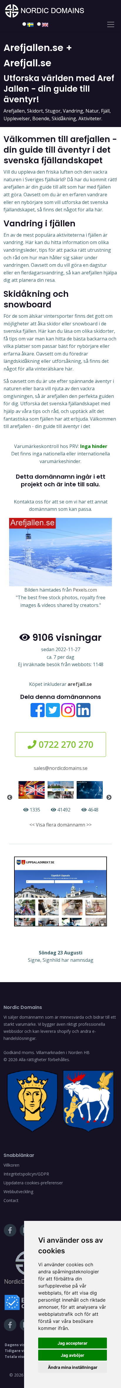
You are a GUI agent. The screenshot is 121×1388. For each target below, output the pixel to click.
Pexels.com (85, 590)
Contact (11, 1200)
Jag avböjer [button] (72, 1355)
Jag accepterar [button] (73, 1343)
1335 (34, 809)
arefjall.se (80, 684)
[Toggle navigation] (110, 24)
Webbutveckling (18, 1191)
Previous (10, 798)
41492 (63, 809)
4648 (92, 809)
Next (109, 798)
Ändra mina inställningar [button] (73, 1367)
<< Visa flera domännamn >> (60, 824)
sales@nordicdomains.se (61, 768)
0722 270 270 (64, 744)
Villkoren (11, 1165)
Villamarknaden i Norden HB (63, 1052)
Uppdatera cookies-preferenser (33, 1183)
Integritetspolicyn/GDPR (26, 1174)
